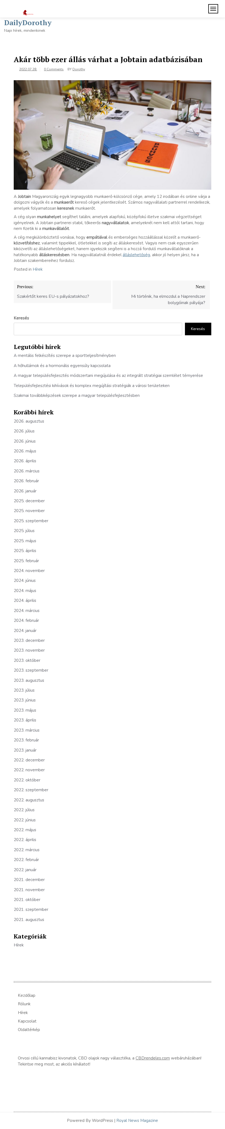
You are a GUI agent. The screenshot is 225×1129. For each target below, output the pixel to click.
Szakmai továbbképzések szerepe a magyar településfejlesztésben (77, 395)
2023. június (25, 700)
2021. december (29, 879)
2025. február (26, 561)
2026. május (25, 451)
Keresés (21, 318)
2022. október (27, 780)
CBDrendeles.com (153, 1058)
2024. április (25, 600)
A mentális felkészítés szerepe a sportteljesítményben (65, 355)
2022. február (26, 859)
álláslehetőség (136, 255)
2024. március (27, 610)
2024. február (26, 620)
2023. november (29, 650)
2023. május (25, 710)
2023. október (27, 660)
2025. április (25, 550)
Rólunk (24, 1004)
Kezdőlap (26, 995)
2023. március (27, 730)
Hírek (38, 269)
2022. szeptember (31, 790)
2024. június (25, 580)
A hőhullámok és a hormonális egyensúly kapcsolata (62, 365)
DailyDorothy (28, 22)
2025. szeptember (31, 521)
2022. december (29, 760)
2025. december (29, 501)
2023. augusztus (29, 680)
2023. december (29, 640)
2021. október (27, 899)
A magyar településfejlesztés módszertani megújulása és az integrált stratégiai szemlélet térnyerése (108, 375)
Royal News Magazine (137, 1120)
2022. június (25, 820)
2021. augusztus (29, 919)
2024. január (25, 630)
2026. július (24, 431)
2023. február (26, 740)
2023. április (25, 720)
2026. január (25, 491)
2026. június (25, 441)
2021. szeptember (31, 909)
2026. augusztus (29, 421)
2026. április (25, 461)
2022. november (29, 770)
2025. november (29, 510)
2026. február (26, 481)
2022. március (27, 850)
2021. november (29, 890)
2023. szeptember (31, 670)
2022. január (25, 870)
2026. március (27, 471)
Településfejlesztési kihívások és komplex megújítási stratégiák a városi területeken (92, 385)
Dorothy (78, 69)
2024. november (29, 570)
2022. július (24, 810)
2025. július (24, 530)
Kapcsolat (27, 1021)
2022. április (25, 839)
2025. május (25, 541)
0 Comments (54, 69)
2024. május (25, 590)
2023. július (24, 690)
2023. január (25, 750)
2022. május (25, 830)
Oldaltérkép (29, 1029)
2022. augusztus (29, 800)
